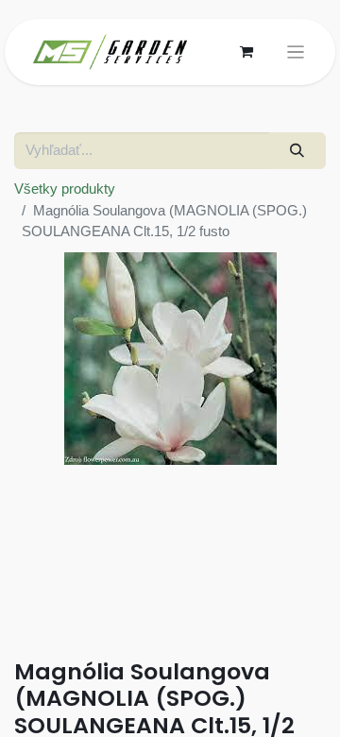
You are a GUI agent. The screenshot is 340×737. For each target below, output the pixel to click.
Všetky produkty (64, 188)
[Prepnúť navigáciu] (296, 52)
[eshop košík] (246, 52)
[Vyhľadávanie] (297, 150)
